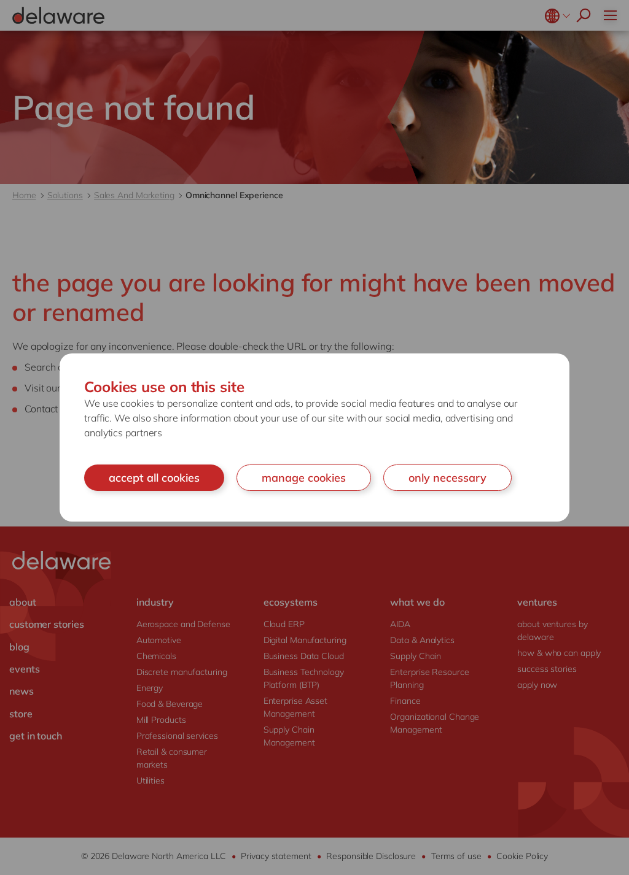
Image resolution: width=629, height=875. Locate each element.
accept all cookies (154, 478)
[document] (314, 437)
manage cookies (304, 478)
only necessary (447, 478)
